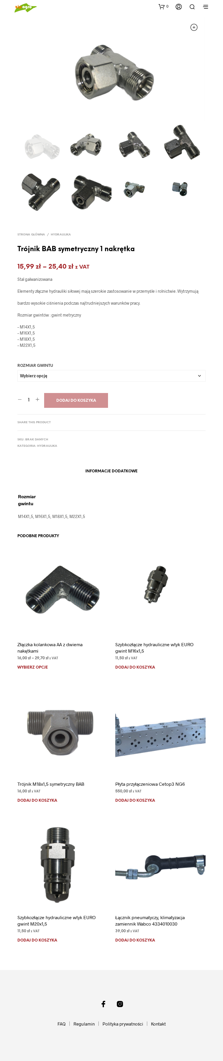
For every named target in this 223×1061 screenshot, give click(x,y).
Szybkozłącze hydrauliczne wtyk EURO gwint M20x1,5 (56, 920)
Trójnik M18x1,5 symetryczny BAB (50, 784)
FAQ (61, 1023)
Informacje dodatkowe (111, 471)
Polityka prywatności (122, 1023)
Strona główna (31, 234)
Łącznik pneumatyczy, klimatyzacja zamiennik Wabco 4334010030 (150, 920)
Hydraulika (61, 234)
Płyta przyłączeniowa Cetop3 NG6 (150, 784)
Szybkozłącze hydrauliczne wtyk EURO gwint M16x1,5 (154, 647)
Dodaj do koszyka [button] (135, 667)
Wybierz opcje (32, 667)
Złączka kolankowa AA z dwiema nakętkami (49, 647)
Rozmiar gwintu (35, 366)
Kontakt (158, 1023)
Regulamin (84, 1023)
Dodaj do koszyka (76, 401)
